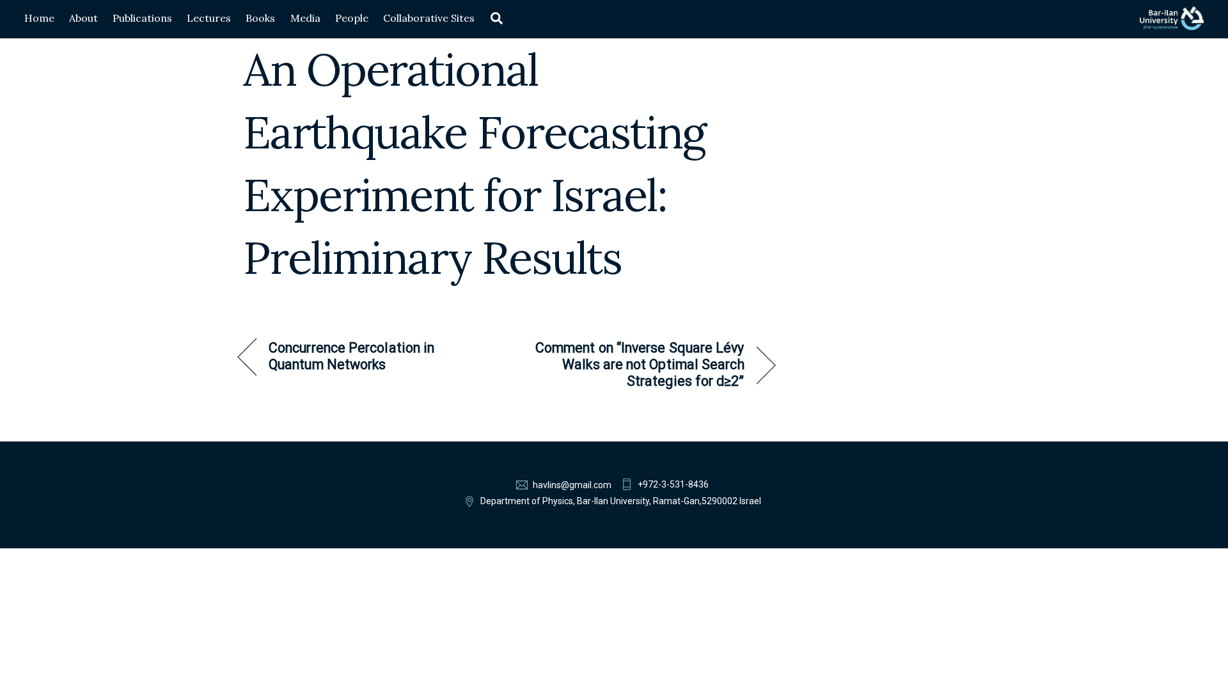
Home (39, 18)
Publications (142, 18)
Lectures (209, 18)
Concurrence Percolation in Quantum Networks (351, 356)
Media (305, 18)
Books (260, 18)
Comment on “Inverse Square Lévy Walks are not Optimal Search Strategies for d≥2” (633, 365)
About (83, 18)
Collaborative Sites (429, 18)
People (351, 18)
